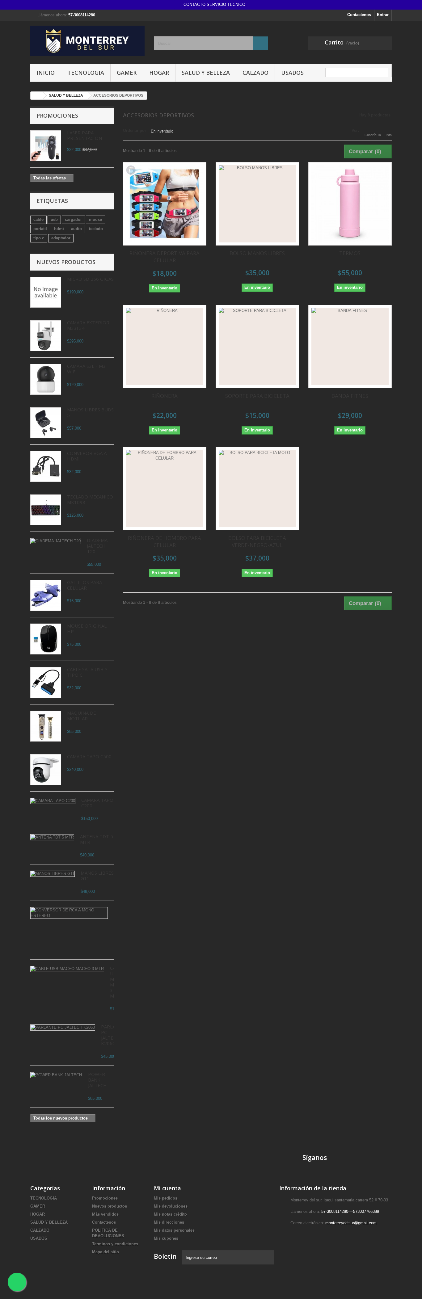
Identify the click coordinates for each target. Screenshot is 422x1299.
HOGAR (159, 72)
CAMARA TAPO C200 (97, 803)
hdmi (59, 228)
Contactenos (359, 14)
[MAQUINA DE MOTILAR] (45, 726)
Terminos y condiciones (115, 1244)
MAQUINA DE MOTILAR (81, 715)
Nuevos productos (65, 262)
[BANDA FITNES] (350, 346)
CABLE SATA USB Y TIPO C (87, 672)
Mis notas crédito (170, 1214)
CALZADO (255, 72)
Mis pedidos (165, 1198)
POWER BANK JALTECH (97, 1079)
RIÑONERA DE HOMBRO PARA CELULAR (164, 541)
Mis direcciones (169, 1222)
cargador (73, 219)
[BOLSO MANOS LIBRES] (257, 203)
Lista (388, 135)
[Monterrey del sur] (87, 41)
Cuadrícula (373, 135)
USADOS (292, 72)
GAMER (127, 72)
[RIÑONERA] (164, 346)
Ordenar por (134, 130)
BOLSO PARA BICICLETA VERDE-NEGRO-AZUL (257, 541)
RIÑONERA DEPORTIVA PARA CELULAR (164, 257)
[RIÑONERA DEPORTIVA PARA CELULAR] (164, 203)
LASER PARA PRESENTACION (84, 135)
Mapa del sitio (105, 1252)
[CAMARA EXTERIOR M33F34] (45, 335)
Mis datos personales (174, 1230)
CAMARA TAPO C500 (89, 756)
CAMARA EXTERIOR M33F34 (88, 325)
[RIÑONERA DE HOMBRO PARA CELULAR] (164, 488)
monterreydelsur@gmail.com (351, 1223)
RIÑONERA (164, 395)
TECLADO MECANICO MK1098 (90, 499)
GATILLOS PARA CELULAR (84, 585)
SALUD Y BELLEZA (206, 72)
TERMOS (350, 253)
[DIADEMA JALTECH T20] (55, 541)
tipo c (38, 238)
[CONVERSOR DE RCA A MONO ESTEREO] (69, 913)
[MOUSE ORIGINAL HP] (45, 639)
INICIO (45, 72)
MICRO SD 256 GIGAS (90, 279)
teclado (96, 228)
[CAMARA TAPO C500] (45, 769)
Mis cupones (166, 1238)
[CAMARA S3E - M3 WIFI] (45, 379)
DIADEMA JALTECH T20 (97, 545)
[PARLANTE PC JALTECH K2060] (62, 1027)
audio (76, 228)
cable (38, 219)
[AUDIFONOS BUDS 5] (45, 422)
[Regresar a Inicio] (37, 95)
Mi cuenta (167, 1188)
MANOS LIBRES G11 (97, 875)
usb (54, 219)
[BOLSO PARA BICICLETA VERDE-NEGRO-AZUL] (257, 488)
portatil (40, 228)
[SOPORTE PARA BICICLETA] (257, 346)
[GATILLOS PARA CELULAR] (45, 595)
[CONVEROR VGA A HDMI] (45, 466)
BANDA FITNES (349, 395)
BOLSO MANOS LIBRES (257, 253)
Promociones (57, 115)
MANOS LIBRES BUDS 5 (90, 412)
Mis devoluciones (171, 1206)
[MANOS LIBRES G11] (52, 874)
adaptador (60, 238)
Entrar (383, 14)
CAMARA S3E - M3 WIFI (86, 369)
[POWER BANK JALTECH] (56, 1075)
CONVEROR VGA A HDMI (87, 456)
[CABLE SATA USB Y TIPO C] (45, 682)
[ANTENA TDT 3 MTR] (52, 837)
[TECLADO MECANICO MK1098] (45, 509)
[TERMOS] (350, 203)
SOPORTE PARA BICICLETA (257, 395)
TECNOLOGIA (85, 72)
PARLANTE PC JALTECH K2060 (112, 1035)
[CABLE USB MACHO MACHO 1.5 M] (67, 969)
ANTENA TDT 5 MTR (96, 839)
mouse (95, 219)
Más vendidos (105, 1214)
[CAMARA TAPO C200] (52, 801)
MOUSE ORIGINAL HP (87, 628)
